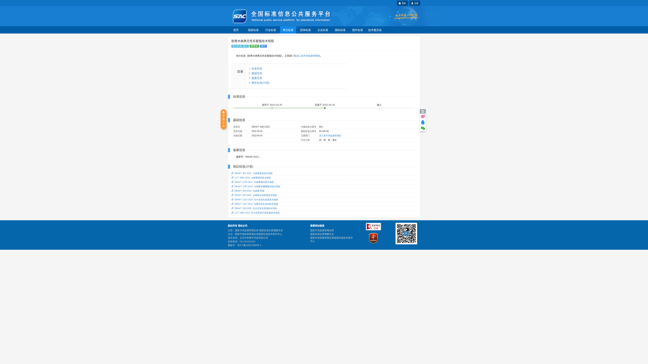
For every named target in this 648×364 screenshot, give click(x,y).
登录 (403, 3)
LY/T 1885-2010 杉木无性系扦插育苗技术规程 (257, 212)
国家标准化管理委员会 (322, 234)
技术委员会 (375, 30)
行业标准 (270, 30)
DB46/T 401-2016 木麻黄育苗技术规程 (253, 173)
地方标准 (288, 30)
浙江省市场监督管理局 (308, 55)
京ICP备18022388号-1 (249, 245)
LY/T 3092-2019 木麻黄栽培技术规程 (252, 177)
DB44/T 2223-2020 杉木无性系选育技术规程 (256, 199)
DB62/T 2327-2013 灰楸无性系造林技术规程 (256, 204)
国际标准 (340, 30)
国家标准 (253, 30)
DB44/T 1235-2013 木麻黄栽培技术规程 (254, 182)
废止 (379, 104)
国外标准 (357, 30)
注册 (415, 3)
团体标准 (305, 30)
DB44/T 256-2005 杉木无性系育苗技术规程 (255, 208)
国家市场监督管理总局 (322, 230)
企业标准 (322, 30)
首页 (236, 30)
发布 (272, 104)
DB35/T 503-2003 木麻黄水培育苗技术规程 (255, 195)
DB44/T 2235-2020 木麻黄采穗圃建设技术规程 (257, 186)
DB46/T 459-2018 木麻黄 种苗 (249, 191)
